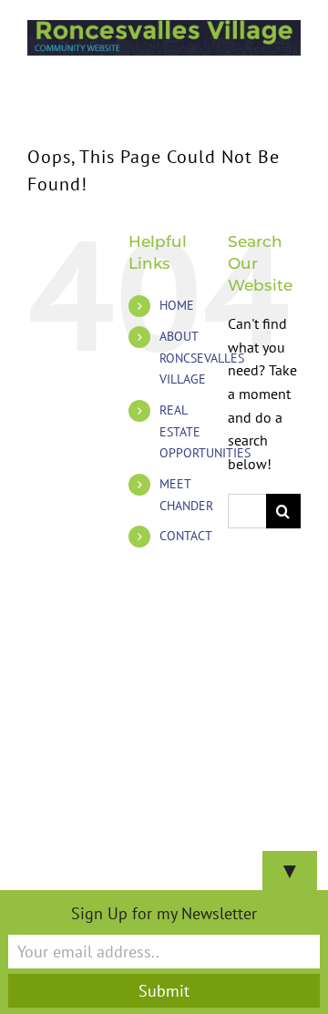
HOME (176, 305)
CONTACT (185, 535)
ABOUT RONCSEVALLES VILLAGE (201, 358)
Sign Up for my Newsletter (164, 913)
